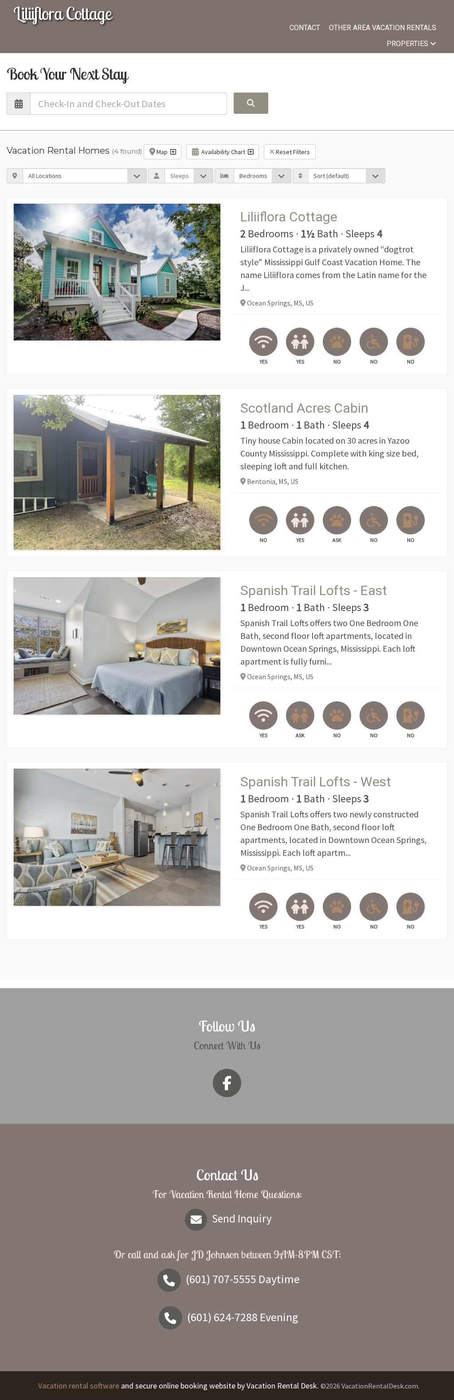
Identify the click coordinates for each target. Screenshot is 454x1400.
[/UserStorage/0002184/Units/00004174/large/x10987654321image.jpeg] (117, 272)
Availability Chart (223, 152)
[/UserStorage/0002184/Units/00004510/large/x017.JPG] (117, 837)
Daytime (243, 1279)
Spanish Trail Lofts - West (315, 781)
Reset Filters (292, 152)
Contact (305, 27)
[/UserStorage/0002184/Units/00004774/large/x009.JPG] (117, 646)
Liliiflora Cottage (62, 13)
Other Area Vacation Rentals (382, 27)
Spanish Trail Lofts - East (313, 590)
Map (162, 152)
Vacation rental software (78, 1386)
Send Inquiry (241, 1218)
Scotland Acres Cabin (304, 408)
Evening (242, 1317)
